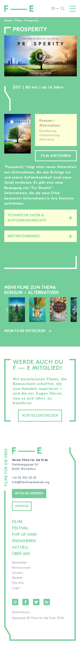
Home (8, 20)
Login (16, 588)
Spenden (22, 506)
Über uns (21, 554)
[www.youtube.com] (40, 55)
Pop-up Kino (24, 534)
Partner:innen (21, 568)
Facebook (25, 602)
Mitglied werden (29, 493)
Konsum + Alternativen (49, 123)
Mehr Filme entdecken (24, 331)
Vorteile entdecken (40, 416)
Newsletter (19, 562)
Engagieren (24, 541)
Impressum (19, 618)
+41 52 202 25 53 (24, 478)
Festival (20, 528)
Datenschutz (21, 612)
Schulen (17, 573)
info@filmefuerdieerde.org (30, 482)
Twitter (36, 602)
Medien (17, 578)
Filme (18, 20)
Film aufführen (56, 156)
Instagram (15, 602)
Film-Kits (18, 583)
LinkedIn (47, 602)
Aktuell (20, 547)
